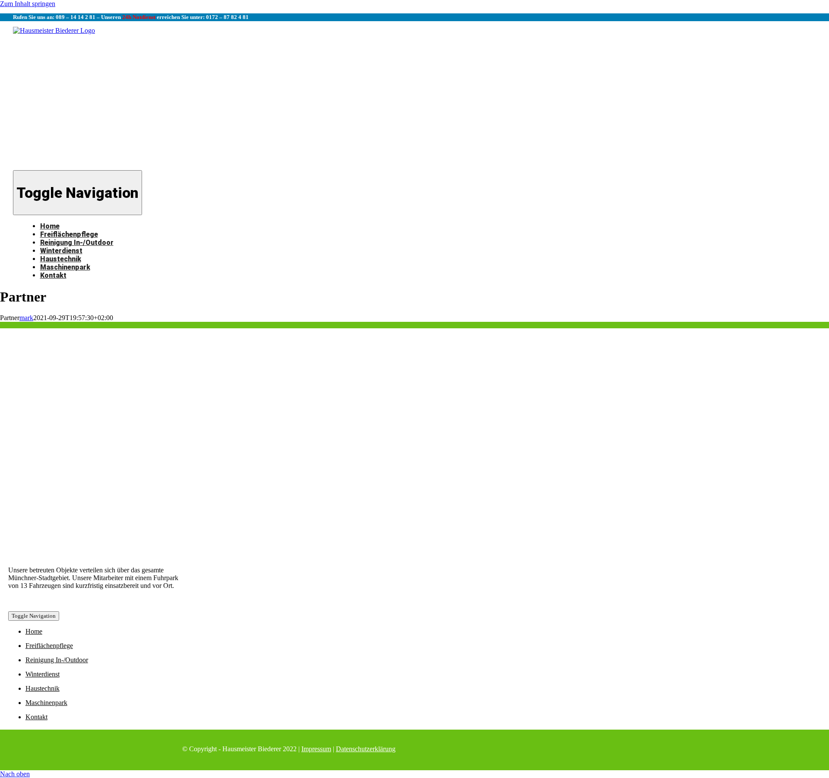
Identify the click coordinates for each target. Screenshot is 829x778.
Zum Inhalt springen (27, 3)
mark (26, 317)
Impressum (316, 749)
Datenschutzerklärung (366, 749)
